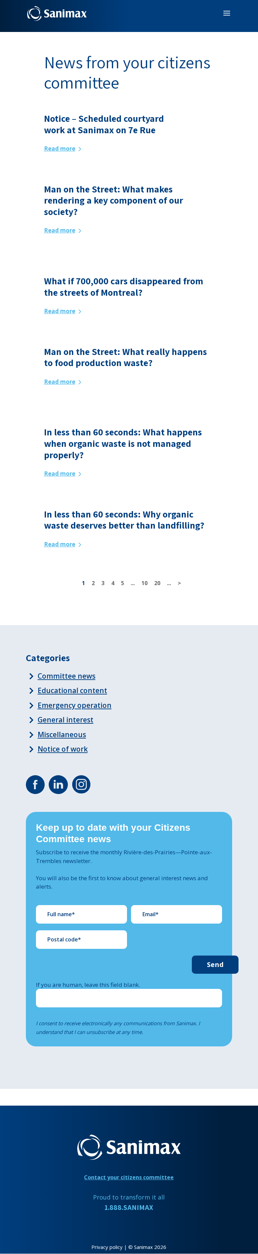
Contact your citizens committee (129, 1177)
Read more (59, 148)
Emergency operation (75, 705)
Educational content (72, 690)
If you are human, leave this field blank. (88, 985)
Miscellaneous (62, 734)
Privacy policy (107, 1247)
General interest (65, 719)
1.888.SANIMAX (128, 1207)
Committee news (66, 676)
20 (157, 583)
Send (215, 964)
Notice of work (63, 749)
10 (144, 583)
